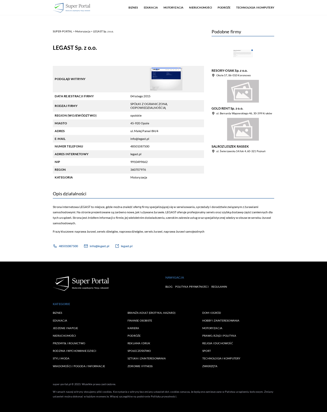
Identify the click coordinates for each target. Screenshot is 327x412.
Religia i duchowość (217, 343)
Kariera (133, 328)
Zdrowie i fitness (140, 366)
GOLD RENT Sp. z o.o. (227, 108)
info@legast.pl (139, 138)
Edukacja (151, 7)
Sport (206, 350)
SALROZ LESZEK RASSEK (230, 146)
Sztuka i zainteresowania (147, 358)
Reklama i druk (139, 343)
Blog (168, 286)
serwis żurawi (153, 231)
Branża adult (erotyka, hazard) (151, 312)
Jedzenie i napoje (65, 328)
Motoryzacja (173, 7)
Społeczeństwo (139, 350)
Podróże (224, 7)
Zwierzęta (209, 366)
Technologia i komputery (255, 7)
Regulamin (219, 286)
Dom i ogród (211, 312)
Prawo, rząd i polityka (219, 335)
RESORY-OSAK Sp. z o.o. (230, 70)
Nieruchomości (200, 7)
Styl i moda (61, 358)
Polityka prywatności (192, 286)
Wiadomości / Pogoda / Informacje (79, 366)
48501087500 (139, 146)
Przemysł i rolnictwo (69, 343)
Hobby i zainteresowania (221, 320)
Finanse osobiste (140, 320)
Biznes (133, 7)
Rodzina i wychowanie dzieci (74, 350)
